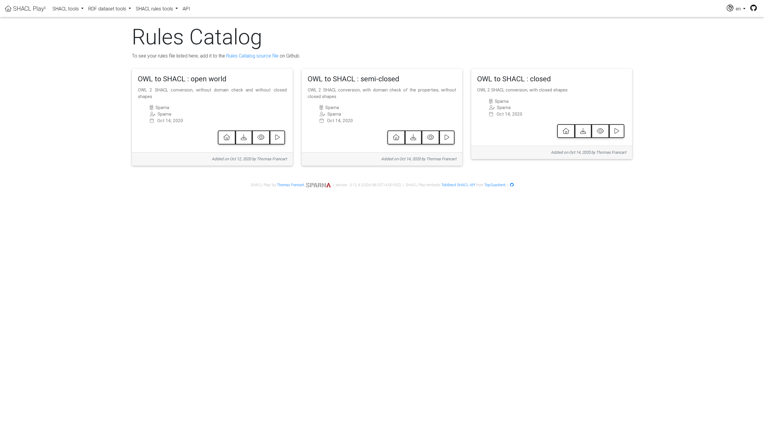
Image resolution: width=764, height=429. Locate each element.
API (186, 9)
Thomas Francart (290, 184)
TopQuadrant (495, 184)
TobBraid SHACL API (458, 184)
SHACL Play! (28, 8)
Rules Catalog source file (252, 56)
